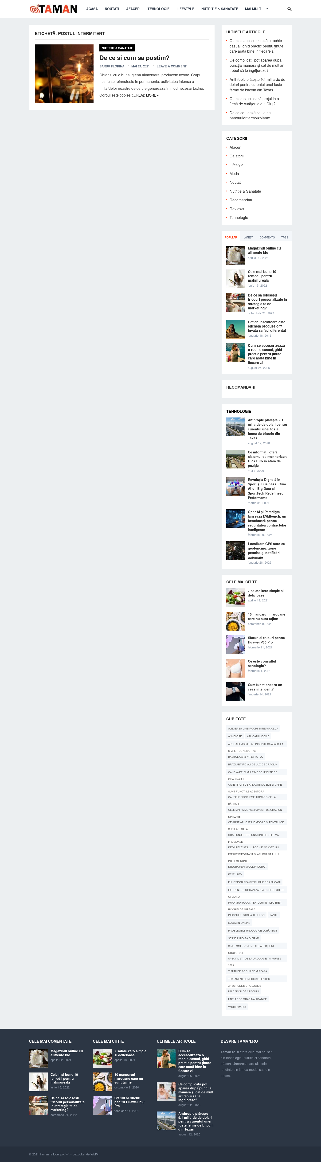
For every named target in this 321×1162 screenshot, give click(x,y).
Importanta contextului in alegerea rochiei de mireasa (254, 903)
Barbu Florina (111, 66)
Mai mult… (255, 8)
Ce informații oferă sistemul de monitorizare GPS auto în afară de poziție (267, 459)
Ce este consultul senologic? (262, 663)
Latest (248, 237)
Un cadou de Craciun (243, 991)
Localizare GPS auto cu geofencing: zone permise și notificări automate (266, 550)
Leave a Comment (172, 66)
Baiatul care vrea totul (245, 756)
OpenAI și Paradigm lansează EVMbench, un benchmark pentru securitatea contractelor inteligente (267, 520)
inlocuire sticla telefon (246, 915)
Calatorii (237, 156)
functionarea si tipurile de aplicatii (254, 882)
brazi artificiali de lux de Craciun (253, 764)
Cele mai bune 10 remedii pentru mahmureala (262, 276)
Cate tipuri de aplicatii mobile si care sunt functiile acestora (255, 785)
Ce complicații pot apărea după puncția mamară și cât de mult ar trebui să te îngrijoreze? (256, 65)
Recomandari (241, 200)
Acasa (92, 8)
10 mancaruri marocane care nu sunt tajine (266, 616)
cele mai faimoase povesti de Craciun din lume (255, 810)
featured (235, 874)
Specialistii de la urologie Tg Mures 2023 (254, 959)
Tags (284, 237)
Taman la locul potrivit (55, 1154)
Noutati (112, 8)
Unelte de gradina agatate (247, 999)
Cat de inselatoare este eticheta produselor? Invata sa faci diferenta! (267, 326)
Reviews (237, 208)
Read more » (147, 95)
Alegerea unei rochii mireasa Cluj (253, 728)
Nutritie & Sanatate (219, 8)
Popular (231, 237)
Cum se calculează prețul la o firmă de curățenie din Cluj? (254, 101)
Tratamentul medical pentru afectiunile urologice (249, 979)
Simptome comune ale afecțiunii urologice (251, 946)
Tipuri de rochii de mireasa (247, 971)
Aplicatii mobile (258, 736)
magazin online (239, 922)
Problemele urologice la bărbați (252, 930)
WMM (94, 1154)
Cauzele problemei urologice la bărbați (252, 797)
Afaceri (133, 8)
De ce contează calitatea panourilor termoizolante (250, 115)
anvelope (235, 736)
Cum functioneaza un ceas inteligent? (265, 686)
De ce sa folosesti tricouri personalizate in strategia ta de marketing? (267, 301)
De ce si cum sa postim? (134, 57)
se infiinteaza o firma (243, 938)
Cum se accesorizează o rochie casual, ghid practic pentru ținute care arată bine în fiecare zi (256, 46)
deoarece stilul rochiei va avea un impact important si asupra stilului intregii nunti (253, 847)
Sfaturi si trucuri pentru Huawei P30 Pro (266, 639)
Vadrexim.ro (237, 1007)
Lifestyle (185, 8)
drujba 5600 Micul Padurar (247, 866)
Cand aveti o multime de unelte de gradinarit (252, 772)
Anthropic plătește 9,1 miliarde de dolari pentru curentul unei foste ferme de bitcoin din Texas (257, 85)
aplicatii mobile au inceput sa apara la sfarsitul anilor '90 (255, 744)
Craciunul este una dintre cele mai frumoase (253, 835)
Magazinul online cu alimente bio (264, 250)
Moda (234, 173)
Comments (267, 237)
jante (274, 915)
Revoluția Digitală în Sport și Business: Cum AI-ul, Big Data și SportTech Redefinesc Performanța (267, 488)
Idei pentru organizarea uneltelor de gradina (256, 890)
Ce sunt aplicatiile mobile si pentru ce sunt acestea (256, 822)
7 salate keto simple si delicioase (266, 592)
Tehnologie (158, 8)
